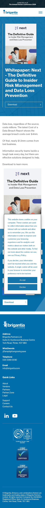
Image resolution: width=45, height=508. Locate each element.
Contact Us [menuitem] (7, 406)
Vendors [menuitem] (6, 386)
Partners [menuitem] (6, 389)
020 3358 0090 (9, 360)
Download (12, 104)
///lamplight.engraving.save (14, 351)
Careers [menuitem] (6, 403)
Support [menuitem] (6, 400)
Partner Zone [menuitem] (8, 392)
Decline (23, 287)
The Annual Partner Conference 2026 (22, 4)
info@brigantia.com (11, 368)
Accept (22, 280)
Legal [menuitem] (5, 395)
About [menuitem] (5, 383)
